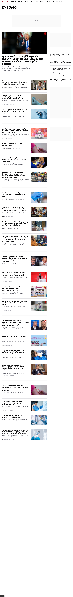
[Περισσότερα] (65, 1)
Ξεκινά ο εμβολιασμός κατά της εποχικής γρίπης (12, 144)
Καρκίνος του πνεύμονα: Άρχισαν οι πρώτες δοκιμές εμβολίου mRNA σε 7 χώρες (14, 194)
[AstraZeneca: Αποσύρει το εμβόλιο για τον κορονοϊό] (39, 340)
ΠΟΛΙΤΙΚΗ (20, 1)
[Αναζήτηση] (68, 1)
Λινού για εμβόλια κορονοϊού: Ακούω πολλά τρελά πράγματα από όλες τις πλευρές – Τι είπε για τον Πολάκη (14, 274)
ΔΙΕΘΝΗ (31, 1)
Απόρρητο (2, 596)
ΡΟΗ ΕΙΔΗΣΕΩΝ (14, 1)
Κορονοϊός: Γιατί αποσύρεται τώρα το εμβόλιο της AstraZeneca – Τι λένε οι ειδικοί (14, 302)
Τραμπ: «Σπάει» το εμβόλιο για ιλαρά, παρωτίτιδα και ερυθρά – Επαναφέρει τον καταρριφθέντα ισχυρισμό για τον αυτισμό (22, 60)
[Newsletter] (70, 1)
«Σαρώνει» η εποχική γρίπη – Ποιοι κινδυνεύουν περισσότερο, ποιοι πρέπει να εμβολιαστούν (13, 352)
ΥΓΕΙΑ (57, 1)
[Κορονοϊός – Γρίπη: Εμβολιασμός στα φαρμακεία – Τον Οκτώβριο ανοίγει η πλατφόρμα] (39, 162)
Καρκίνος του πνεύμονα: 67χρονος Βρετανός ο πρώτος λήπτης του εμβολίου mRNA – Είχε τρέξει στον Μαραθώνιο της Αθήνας (13, 175)
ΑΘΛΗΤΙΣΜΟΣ (42, 1)
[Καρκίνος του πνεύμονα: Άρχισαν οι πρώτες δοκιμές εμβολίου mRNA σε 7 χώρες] (39, 197)
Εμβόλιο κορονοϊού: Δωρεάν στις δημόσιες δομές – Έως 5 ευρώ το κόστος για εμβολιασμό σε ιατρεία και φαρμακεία (15, 388)
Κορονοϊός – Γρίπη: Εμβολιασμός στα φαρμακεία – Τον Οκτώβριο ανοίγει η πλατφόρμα (14, 159)
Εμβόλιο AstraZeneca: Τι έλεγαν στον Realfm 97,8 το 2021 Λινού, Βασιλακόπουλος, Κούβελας (14, 288)
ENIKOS (5, 1)
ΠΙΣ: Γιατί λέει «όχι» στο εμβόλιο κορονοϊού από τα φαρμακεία (12, 416)
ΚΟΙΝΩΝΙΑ (36, 1)
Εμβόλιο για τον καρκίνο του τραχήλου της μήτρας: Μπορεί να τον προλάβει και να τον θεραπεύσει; (15, 130)
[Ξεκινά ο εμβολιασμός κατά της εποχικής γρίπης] (39, 148)
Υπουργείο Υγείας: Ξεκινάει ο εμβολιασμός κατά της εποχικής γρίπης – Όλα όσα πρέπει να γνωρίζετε (15, 96)
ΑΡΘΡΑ (60, 1)
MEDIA (53, 1)
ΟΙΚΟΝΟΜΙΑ (26, 1)
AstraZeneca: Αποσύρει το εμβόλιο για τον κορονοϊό (14, 337)
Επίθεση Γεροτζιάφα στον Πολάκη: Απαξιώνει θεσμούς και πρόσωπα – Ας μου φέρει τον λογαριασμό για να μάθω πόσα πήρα (15, 259)
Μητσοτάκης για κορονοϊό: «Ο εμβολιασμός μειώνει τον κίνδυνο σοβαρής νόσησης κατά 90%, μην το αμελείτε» (13, 367)
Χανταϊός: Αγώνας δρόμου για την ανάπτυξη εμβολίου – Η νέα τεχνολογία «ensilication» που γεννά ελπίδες (15, 82)
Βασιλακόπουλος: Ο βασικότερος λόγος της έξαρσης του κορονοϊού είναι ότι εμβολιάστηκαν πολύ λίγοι (15, 223)
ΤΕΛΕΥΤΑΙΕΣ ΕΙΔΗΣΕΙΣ (54, 49)
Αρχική (3, 4)
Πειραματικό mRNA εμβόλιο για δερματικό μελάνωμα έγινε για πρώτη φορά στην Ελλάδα (14, 402)
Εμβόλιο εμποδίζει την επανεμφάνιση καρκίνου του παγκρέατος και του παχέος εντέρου (14, 111)
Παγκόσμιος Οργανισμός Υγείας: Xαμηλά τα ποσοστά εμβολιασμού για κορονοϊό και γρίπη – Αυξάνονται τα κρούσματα (15, 431)
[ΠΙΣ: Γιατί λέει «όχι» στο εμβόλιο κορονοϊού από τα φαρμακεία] (39, 420)
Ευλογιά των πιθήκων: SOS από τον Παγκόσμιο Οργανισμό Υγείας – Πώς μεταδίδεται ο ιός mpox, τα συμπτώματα (15, 209)
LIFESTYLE (48, 1)
